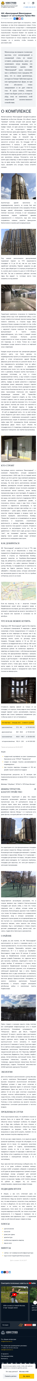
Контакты (4, 1358)
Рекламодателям (7, 1356)
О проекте (4, 1354)
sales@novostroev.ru (7, 1349)
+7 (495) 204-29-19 (29, 7)
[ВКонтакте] (15, 19)
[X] (17, 19)
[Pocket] (20, 19)
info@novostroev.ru (6, 1341)
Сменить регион (10, 1376)
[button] (35, 1302)
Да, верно (26, 1376)
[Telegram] (22, 19)
